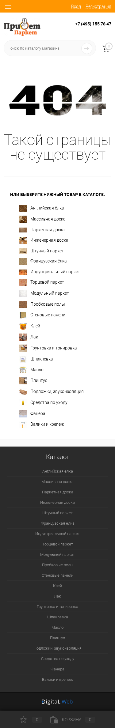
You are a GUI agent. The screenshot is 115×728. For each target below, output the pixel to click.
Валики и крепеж (47, 424)
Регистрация (98, 6)
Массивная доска (48, 219)
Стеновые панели (47, 314)
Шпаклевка (41, 358)
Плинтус (38, 380)
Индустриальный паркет (55, 271)
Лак (34, 336)
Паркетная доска (47, 229)
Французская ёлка (48, 260)
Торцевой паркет (47, 282)
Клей (35, 325)
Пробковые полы (47, 304)
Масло (37, 369)
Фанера (37, 413)
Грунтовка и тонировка (53, 347)
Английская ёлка (47, 208)
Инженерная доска (49, 240)
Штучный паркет (47, 250)
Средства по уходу (48, 402)
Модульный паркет (49, 293)
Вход (76, 6)
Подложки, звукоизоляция (57, 391)
